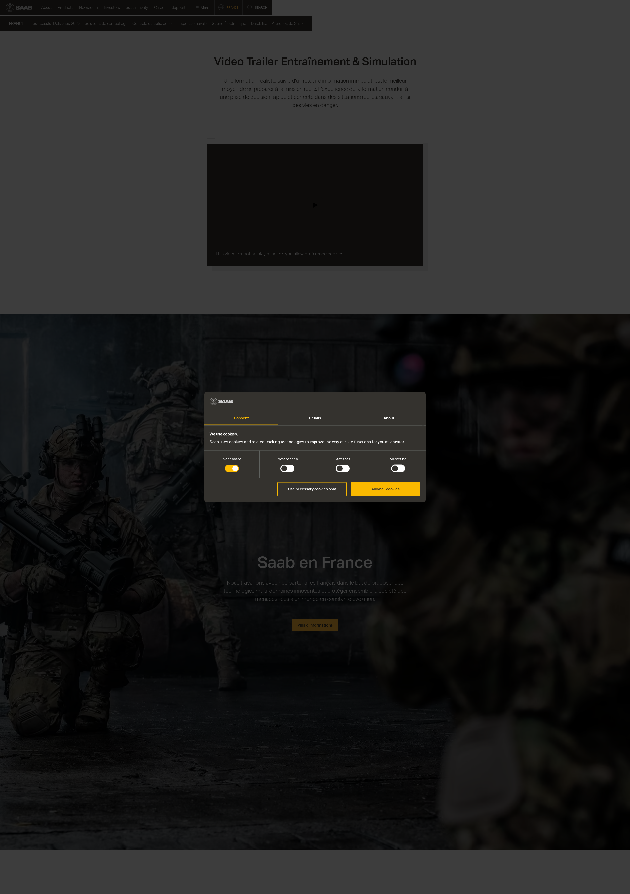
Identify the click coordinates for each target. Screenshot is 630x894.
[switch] (287, 468)
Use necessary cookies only (312, 488)
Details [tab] (315, 417)
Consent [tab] (241, 417)
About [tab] (389, 417)
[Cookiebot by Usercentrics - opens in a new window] (398, 401)
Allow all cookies (385, 488)
